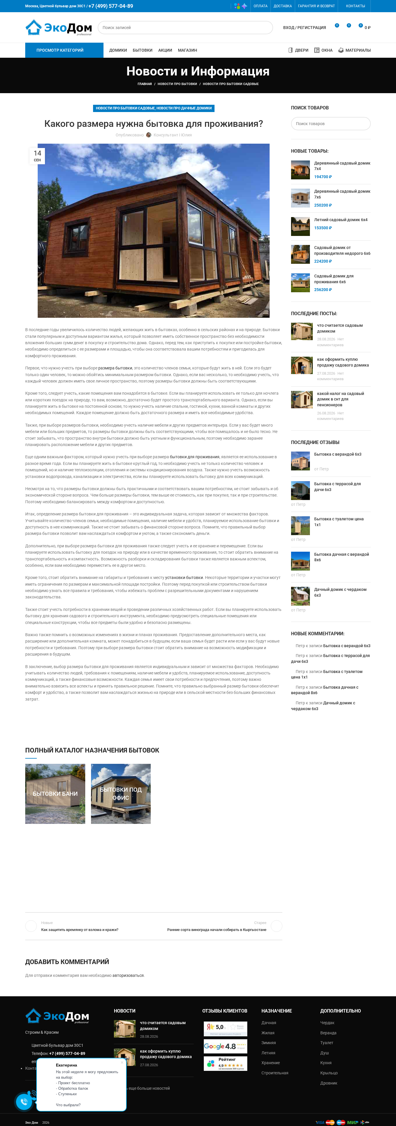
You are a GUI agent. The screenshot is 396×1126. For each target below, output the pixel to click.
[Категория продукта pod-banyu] (55, 794)
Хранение (270, 1062)
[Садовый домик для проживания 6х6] (300, 283)
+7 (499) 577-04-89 (67, 1053)
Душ (324, 1053)
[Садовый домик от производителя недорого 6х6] (300, 254)
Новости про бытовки (177, 84)
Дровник (328, 1083)
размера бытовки (115, 368)
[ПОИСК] (266, 27)
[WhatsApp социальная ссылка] (207, 6)
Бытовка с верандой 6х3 (346, 645)
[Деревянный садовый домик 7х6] (300, 198)
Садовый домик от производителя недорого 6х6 (342, 250)
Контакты (34, 1068)
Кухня (326, 1062)
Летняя (268, 1053)
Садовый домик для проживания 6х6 (334, 279)
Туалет (326, 1042)
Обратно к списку (153, 926)
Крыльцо (329, 1073)
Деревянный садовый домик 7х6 (342, 194)
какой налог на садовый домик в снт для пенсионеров (340, 399)
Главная (145, 84)
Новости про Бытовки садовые (231, 84)
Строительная (274, 1073)
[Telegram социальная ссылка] (223, 6)
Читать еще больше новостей (142, 1088)
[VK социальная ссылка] (215, 6)
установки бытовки (184, 577)
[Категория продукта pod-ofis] (121, 794)
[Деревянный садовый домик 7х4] (300, 170)
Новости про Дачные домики (184, 108)
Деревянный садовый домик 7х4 (342, 166)
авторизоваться (128, 975)
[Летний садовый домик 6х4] (300, 226)
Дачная (268, 1022)
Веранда (328, 1033)
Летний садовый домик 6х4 (341, 219)
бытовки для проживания (194, 456)
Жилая (268, 1033)
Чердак (327, 1022)
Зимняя (268, 1042)
